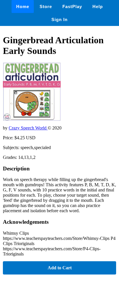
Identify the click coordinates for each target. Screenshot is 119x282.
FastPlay (72, 6)
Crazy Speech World (28, 127)
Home (22, 6)
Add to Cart (60, 267)
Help (97, 6)
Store (46, 6)
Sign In (59, 19)
